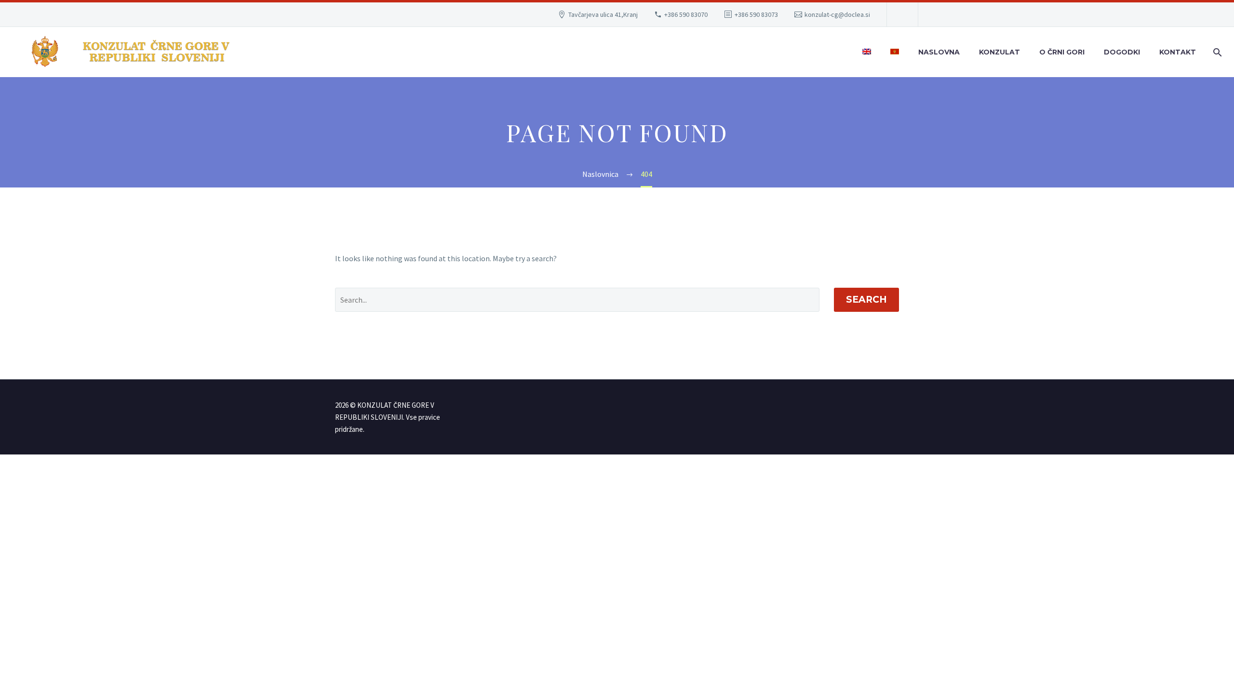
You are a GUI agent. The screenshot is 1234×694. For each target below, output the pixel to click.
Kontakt (1177, 52)
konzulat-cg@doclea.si (837, 14)
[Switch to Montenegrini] (895, 52)
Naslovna (939, 52)
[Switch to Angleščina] (867, 52)
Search (866, 299)
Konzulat (999, 52)
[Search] (1216, 52)
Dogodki (1122, 52)
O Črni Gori (1062, 52)
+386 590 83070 (686, 14)
